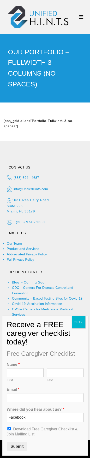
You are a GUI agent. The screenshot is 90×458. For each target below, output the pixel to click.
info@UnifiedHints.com (30, 189)
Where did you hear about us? (35, 409)
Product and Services (23, 249)
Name (13, 364)
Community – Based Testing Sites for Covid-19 (47, 298)
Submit (17, 446)
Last (50, 380)
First (10, 380)
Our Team (14, 243)
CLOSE (79, 322)
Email (13, 389)
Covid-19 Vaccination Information (37, 304)
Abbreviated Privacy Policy (27, 254)
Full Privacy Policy (20, 259)
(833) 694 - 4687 (25, 178)
